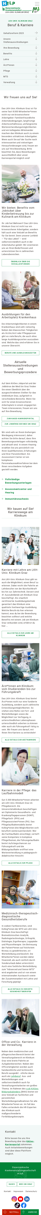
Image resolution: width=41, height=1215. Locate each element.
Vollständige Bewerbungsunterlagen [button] (18, 481)
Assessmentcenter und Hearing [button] (18, 491)
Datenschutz (31, 1191)
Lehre (6, 59)
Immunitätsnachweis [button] (17, 498)
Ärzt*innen (8, 65)
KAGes (12, 1184)
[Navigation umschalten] (37, 4)
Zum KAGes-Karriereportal (20, 418)
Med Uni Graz (25, 1184)
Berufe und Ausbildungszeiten (20, 353)
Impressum (18, 1191)
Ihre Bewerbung (11, 48)
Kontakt (7, 1191)
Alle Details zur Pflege (20, 863)
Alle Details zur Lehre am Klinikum (20, 634)
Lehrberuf (16, 1076)
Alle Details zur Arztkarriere (20, 740)
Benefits (7, 53)
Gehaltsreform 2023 (13, 33)
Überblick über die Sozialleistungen (20, 263)
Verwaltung (9, 82)
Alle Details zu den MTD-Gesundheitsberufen (20, 990)
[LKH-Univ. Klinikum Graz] (8, 3)
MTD (5, 76)
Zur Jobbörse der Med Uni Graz (20, 424)
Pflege (6, 71)
